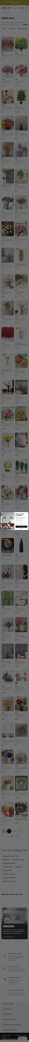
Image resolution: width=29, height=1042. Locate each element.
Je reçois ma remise (21, 526)
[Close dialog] (27, 512)
